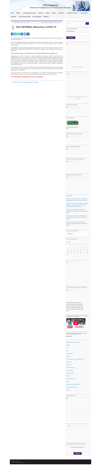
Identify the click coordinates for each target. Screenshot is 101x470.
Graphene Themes (21, 460)
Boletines (13, 16)
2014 (67, 348)
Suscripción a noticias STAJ (71, 387)
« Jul (77, 256)
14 (80, 249)
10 (67, 249)
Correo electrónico (70, 31)
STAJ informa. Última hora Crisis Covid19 (51, 22)
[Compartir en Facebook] (12, 34)
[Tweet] (15, 34)
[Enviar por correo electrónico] (25, 34)
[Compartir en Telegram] (21, 34)
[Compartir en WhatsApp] (18, 34)
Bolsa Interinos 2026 (24, 16)
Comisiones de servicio (29, 13)
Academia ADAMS (70, 373)
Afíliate (18, 13)
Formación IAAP (37, 16)
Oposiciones (84, 13)
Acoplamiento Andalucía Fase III (72, 342)
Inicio (12, 13)
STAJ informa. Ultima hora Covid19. (21, 22)
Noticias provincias (72, 13)
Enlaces (48, 13)
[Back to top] (98, 467)
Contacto (40, 13)
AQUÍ (71, 336)
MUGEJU (46, 16)
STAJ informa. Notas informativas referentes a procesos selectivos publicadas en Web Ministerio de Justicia (77, 211)
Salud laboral (21, 82)
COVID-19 (15, 82)
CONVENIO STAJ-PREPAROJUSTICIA (73, 384)
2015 (67, 350)
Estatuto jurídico (69, 353)
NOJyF (54, 13)
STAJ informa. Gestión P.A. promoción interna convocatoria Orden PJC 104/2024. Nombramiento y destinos (77, 224)
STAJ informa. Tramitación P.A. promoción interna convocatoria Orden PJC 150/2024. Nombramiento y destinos (77, 217)
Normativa (61, 13)
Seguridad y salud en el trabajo (31, 82)
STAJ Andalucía (50, 5)
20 (77, 251)
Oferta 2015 (68, 364)
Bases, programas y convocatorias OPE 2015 (75, 359)
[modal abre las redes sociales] (28, 34)
